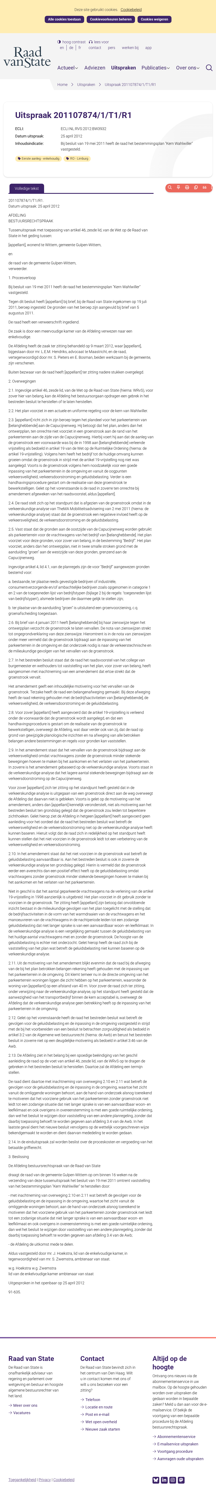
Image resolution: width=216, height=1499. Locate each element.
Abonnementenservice (176, 1436)
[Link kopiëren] (196, 188)
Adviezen (94, 68)
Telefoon (92, 1399)
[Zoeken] (169, 188)
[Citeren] (204, 188)
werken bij (130, 47)
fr (80, 48)
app (148, 47)
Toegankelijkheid (22, 1479)
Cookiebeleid (131, 10)
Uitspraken (123, 68)
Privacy (45, 1479)
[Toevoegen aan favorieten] (178, 188)
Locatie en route (99, 1407)
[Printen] (187, 188)
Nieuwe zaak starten (102, 1429)
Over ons (186, 68)
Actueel (66, 68)
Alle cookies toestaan (64, 19)
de (72, 48)
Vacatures (21, 1413)
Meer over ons (25, 1405)
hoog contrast (74, 42)
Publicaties (154, 68)
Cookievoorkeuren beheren (111, 19)
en (63, 48)
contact (95, 47)
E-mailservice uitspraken (177, 1444)
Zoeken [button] (209, 67)
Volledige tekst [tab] (27, 188)
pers (111, 47)
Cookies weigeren (154, 19)
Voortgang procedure (175, 1451)
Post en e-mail (97, 1414)
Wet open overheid (101, 1422)
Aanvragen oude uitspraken (180, 1459)
